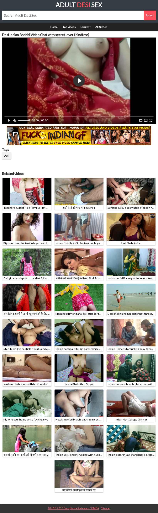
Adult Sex (79, 4)
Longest (86, 26)
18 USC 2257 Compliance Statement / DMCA (73, 508)
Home (54, 26)
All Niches (101, 26)
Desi (6, 155)
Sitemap (105, 508)
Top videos (69, 26)
